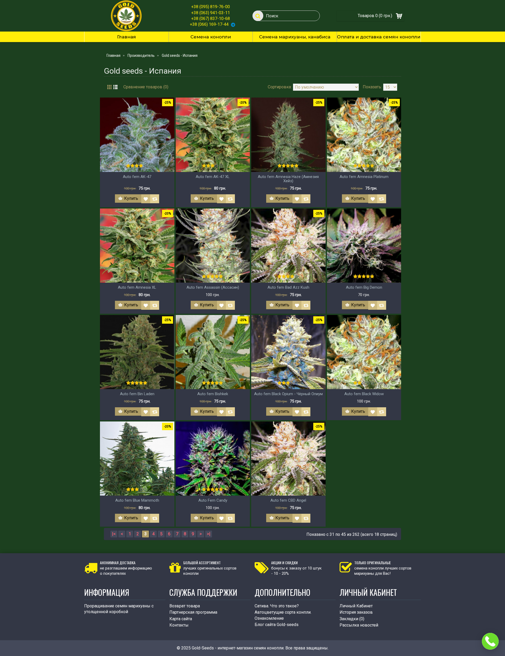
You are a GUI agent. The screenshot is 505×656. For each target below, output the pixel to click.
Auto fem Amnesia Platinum (364, 176)
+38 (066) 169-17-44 (209, 24)
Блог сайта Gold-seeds (277, 624)
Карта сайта (180, 618)
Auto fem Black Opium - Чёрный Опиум (288, 393)
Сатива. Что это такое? (277, 605)
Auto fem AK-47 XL (213, 176)
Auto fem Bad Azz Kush (288, 287)
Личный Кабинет (356, 605)
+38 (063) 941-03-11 (210, 12)
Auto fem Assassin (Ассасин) (212, 287)
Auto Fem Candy (212, 500)
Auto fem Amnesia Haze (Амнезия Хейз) (288, 179)
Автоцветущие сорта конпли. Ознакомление (283, 615)
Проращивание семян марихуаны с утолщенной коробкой (119, 608)
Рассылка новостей (359, 625)
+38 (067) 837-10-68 (210, 18)
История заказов (356, 612)
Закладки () (352, 618)
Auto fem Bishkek (212, 393)
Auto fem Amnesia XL (137, 287)
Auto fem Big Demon (364, 287)
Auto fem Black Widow (364, 393)
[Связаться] (490, 641)
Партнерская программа (193, 612)
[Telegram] (233, 24)
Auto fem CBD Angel (288, 500)
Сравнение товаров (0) (145, 86)
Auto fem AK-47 (137, 176)
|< (114, 533)
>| (208, 533)
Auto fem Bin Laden (137, 393)
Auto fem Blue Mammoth (137, 500)
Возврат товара (184, 605)
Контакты (179, 625)
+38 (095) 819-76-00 (210, 6)
